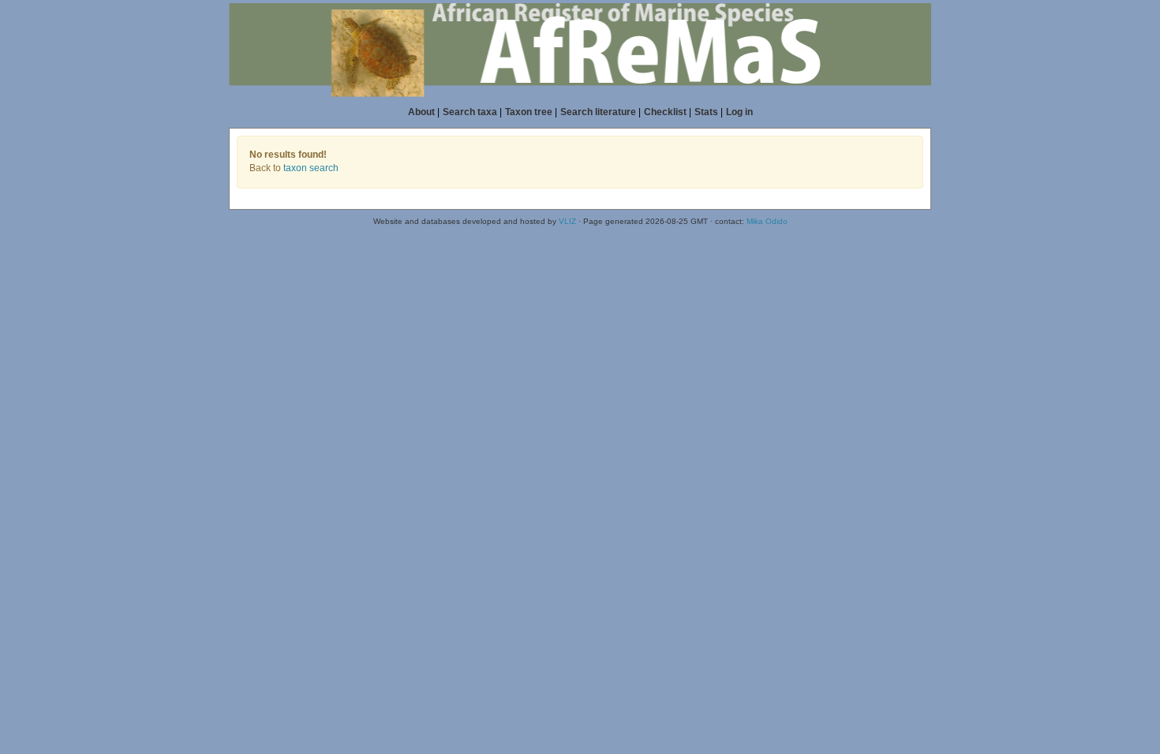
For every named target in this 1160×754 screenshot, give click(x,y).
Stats (706, 112)
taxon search (311, 168)
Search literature (598, 112)
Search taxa (470, 112)
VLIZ (567, 221)
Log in (739, 112)
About (421, 112)
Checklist (665, 112)
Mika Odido (767, 221)
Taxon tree (528, 112)
